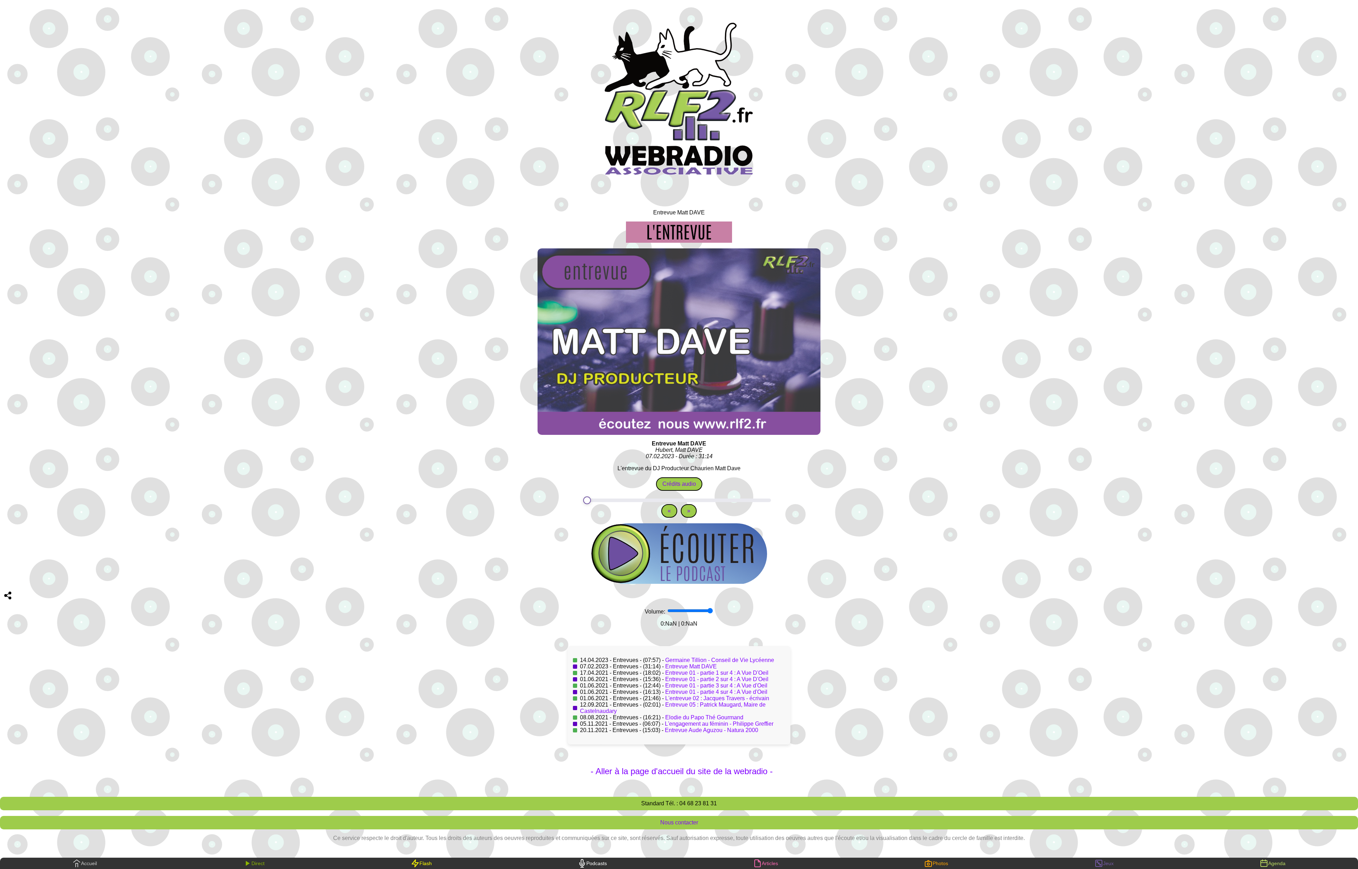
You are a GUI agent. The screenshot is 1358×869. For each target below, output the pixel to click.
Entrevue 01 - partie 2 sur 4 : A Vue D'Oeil (716, 679)
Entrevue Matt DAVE (691, 666)
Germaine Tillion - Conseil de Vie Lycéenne (719, 660)
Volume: (656, 612)
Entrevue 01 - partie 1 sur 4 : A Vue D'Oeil (716, 673)
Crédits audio (679, 484)
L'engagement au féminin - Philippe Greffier (719, 724)
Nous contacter (679, 822)
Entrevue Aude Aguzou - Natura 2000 (711, 730)
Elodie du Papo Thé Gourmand (704, 717)
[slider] (679, 500)
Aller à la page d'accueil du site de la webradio (681, 771)
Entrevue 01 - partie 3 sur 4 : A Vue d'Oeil (716, 686)
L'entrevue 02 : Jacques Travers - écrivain (717, 698)
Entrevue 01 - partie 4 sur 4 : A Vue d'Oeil (716, 692)
